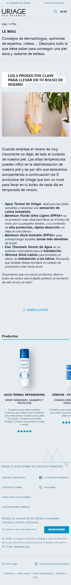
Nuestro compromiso (13, 477)
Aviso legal (23, 573)
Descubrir (24, 377)
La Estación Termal (12, 487)
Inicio (4, 24)
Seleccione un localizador (54, 564)
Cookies (60, 573)
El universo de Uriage (18, 3)
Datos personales (43, 573)
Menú (63, 11)
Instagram (49, 487)
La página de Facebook (56, 477)
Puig (35, 577)
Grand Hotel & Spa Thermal (16, 497)
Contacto (8, 573)
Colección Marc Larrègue (16, 507)
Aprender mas (22, 546)
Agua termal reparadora (24, 394)
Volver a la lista (37, 309)
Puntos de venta (55, 3)
